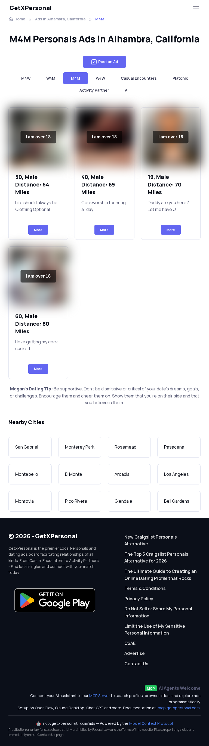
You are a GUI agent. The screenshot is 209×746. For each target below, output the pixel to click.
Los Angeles (176, 474)
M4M (75, 78)
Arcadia (122, 474)
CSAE (130, 643)
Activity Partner (94, 90)
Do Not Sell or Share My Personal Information (158, 612)
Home (19, 18)
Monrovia (24, 501)
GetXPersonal (31, 8)
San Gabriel (26, 447)
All (127, 90)
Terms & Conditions (145, 588)
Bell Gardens (176, 501)
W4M (50, 78)
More (38, 230)
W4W (100, 78)
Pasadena (174, 447)
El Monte (73, 474)
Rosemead (125, 447)
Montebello (26, 474)
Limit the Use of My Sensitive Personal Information (154, 629)
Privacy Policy (138, 599)
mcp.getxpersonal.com (179, 707)
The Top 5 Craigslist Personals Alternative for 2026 (156, 557)
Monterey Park (79, 447)
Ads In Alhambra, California (60, 18)
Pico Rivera (76, 501)
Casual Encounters (139, 78)
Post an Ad (108, 61)
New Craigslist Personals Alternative (150, 540)
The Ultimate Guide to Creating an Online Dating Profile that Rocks (160, 574)
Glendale (123, 501)
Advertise (134, 653)
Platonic (180, 78)
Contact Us (136, 664)
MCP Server (99, 695)
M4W (25, 78)
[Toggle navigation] (195, 8)
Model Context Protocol (151, 723)
